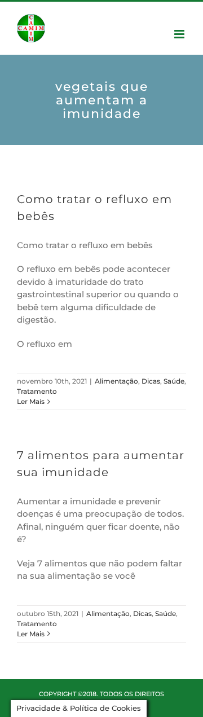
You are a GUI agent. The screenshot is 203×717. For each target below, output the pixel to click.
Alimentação (116, 381)
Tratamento (37, 391)
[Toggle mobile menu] (180, 34)
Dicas (151, 381)
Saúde (174, 381)
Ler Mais (31, 401)
